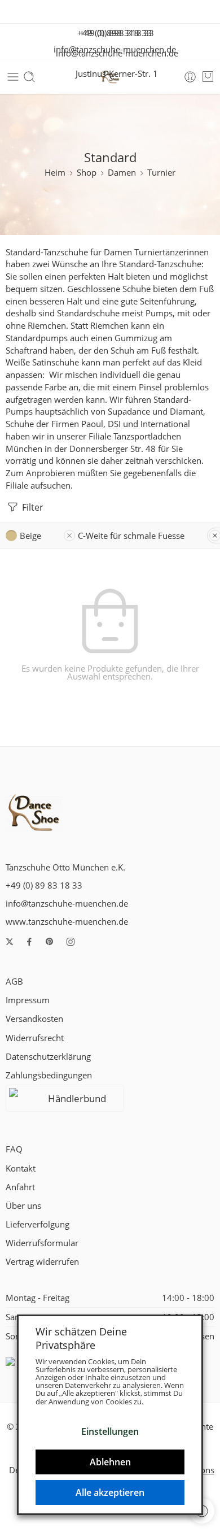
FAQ (14, 1149)
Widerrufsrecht (35, 1038)
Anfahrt (20, 1187)
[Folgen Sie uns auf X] (10, 942)
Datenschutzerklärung (48, 1056)
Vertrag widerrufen (42, 1261)
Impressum (28, 1000)
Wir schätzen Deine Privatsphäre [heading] (81, 1338)
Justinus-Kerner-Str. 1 (113, 73)
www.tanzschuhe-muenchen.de (67, 921)
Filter (31, 507)
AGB (14, 981)
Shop (86, 172)
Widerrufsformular (42, 1243)
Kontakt (21, 1168)
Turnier (161, 172)
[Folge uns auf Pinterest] (49, 941)
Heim (55, 172)
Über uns (23, 1205)
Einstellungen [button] (110, 1431)
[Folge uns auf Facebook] (29, 941)
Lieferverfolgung (37, 1224)
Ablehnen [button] (110, 1462)
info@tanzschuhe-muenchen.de (113, 53)
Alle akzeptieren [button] (110, 1492)
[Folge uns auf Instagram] (70, 942)
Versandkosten (34, 1018)
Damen (122, 172)
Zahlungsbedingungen (49, 1075)
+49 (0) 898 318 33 (113, 33)
